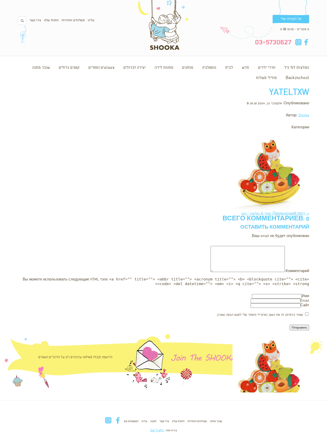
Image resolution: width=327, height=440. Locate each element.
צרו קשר (35, 20)
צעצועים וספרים (101, 67)
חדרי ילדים (266, 67)
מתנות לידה (164, 67)
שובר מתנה (41, 67)
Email (304, 301)
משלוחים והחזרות (73, 20)
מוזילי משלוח (266, 78)
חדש (245, 67)
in (298, 42)
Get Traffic (157, 430)
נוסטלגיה (209, 67)
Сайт (304, 305)
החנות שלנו (51, 20)
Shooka (303, 115)
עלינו (91, 20)
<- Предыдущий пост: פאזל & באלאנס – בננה (275, 214)
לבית (229, 67)
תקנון (153, 421)
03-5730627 (131, 421)
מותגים (187, 67)
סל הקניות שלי (291, 19)
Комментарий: (297, 271)
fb (306, 42)
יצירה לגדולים (134, 67)
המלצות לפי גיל (296, 67)
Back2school (297, 78)
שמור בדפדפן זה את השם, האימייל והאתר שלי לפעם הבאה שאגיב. (259, 315)
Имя (305, 296)
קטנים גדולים (69, 67)
